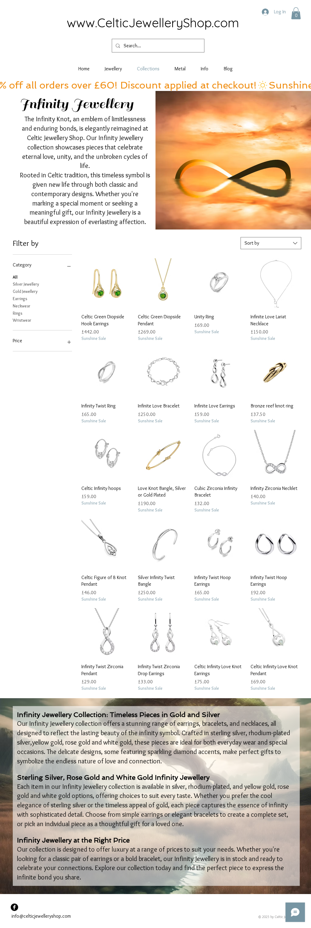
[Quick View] (106, 283)
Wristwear (22, 320)
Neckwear (21, 306)
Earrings (20, 298)
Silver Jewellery (26, 284)
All (15, 277)
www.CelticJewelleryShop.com (153, 22)
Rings (17, 313)
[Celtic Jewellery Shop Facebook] (14, 907)
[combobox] (271, 243)
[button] (296, 13)
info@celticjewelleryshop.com (41, 916)
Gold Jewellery (25, 291)
